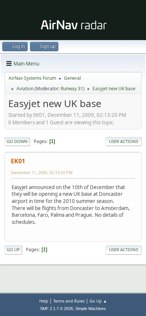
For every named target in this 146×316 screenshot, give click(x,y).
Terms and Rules (69, 301)
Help (43, 301)
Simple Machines (90, 308)
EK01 (18, 161)
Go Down (17, 141)
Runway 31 (72, 88)
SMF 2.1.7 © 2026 (56, 308)
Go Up (13, 249)
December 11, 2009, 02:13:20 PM (42, 172)
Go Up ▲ (98, 301)
